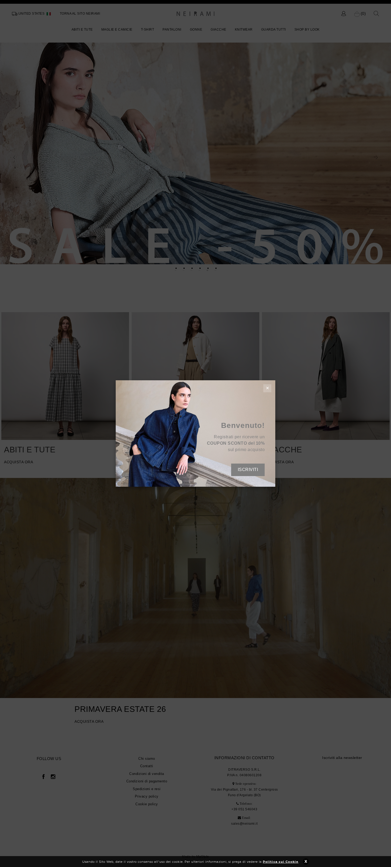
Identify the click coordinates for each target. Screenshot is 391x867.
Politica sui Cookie (280, 862)
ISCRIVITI (248, 469)
